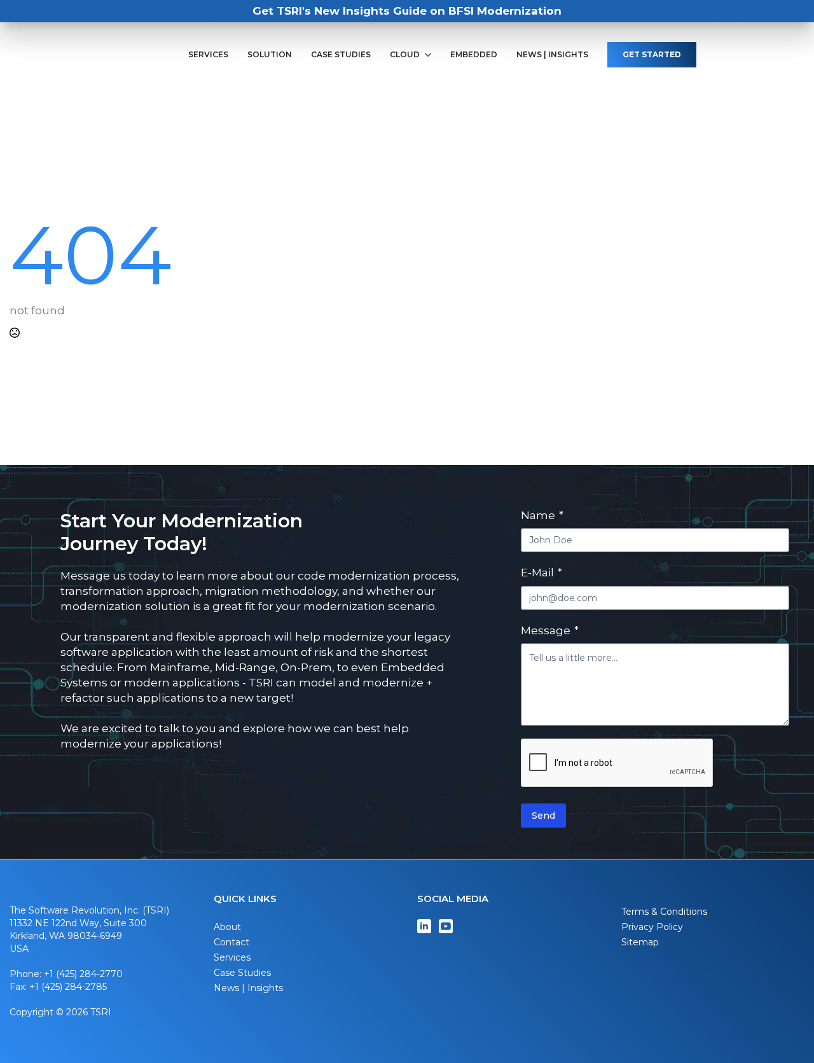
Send (543, 815)
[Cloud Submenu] (430, 55)
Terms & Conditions (664, 911)
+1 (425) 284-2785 (68, 986)
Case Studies (341, 55)
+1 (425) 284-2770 (83, 974)
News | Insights (552, 55)
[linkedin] (424, 926)
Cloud (405, 55)
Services (208, 55)
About (227, 927)
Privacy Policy (652, 927)
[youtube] (446, 926)
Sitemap (640, 942)
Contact (231, 942)
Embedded (473, 55)
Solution (269, 55)
